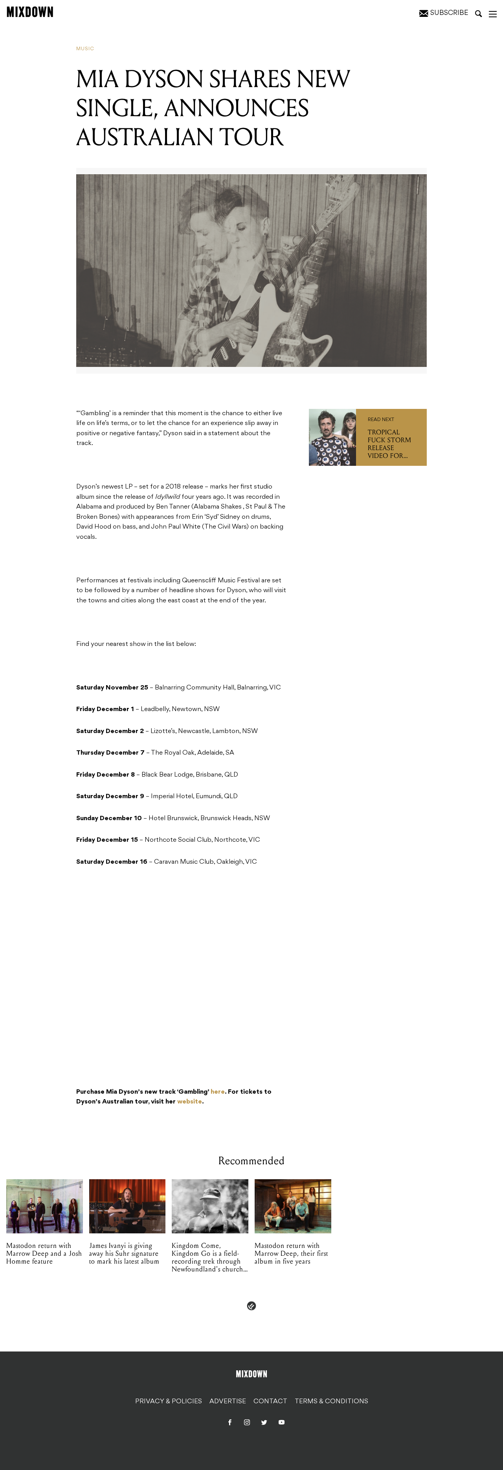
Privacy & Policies (168, 1402)
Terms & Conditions (331, 1402)
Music (85, 49)
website (189, 1102)
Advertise (227, 1402)
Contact (270, 1402)
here (218, 1092)
